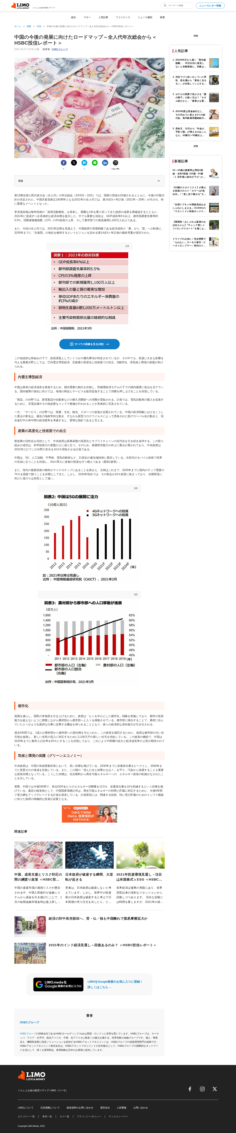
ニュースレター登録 (210, 5)
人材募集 (121, 1107)
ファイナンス (123, 17)
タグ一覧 (64, 1116)
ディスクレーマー (118, 1116)
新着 (162, 17)
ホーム (17, 26)
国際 (29, 26)
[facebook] (189, 1089)
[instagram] (202, 1089)
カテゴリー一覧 (26, 1116)
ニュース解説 (145, 17)
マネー (87, 17)
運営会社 (105, 1107)
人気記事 (103, 17)
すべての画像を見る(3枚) (89, 344)
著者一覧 (47, 1116)
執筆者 (55, 49)
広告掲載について (50, 1107)
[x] (214, 1089)
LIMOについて (26, 1107)
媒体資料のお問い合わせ (80, 1107)
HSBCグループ (29, 1022)
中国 (39, 26)
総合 (73, 17)
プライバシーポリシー (89, 1116)
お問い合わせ (140, 1107)
